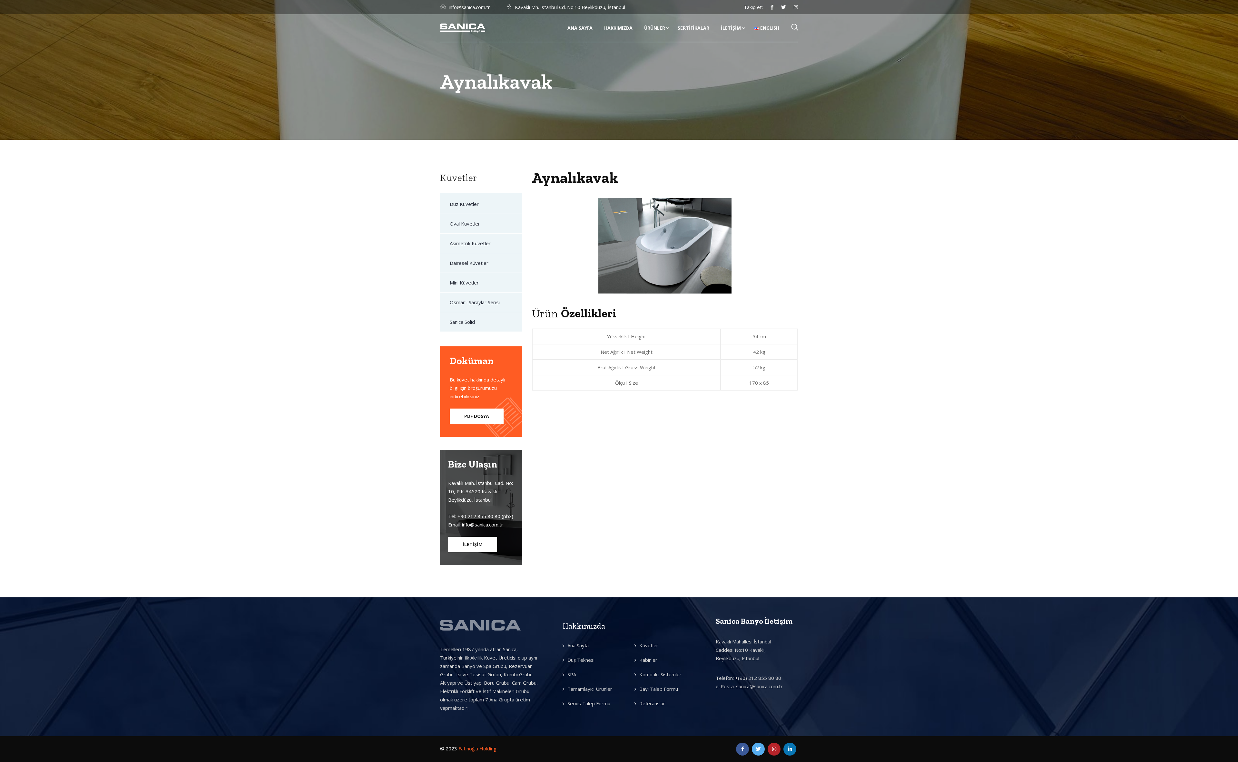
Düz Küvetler (464, 204)
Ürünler (654, 28)
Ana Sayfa (580, 28)
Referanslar (652, 703)
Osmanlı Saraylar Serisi (475, 302)
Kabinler (648, 660)
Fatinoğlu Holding (477, 748)
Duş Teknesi (580, 660)
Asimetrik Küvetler (470, 243)
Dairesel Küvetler (469, 263)
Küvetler (648, 645)
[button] (477, 416)
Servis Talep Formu (588, 703)
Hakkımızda (618, 28)
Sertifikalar (693, 28)
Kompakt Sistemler (660, 674)
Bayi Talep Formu (658, 689)
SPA (571, 674)
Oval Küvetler (465, 223)
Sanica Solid (462, 322)
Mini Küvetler (464, 282)
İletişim (731, 28)
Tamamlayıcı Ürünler (589, 689)
